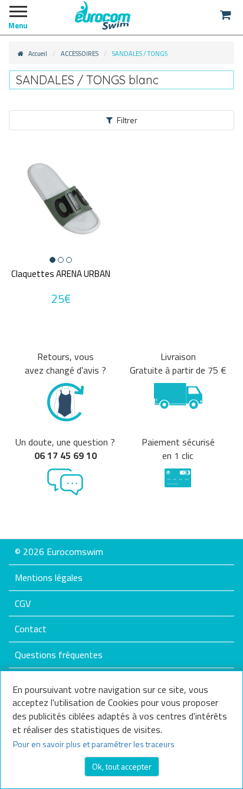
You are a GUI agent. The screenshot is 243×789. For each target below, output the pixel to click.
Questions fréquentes (59, 655)
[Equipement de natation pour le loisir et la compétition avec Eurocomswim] (103, 14)
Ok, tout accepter (122, 766)
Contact (31, 629)
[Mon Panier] (225, 15)
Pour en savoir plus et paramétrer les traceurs (94, 744)
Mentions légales (49, 577)
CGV (23, 603)
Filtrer (127, 120)
